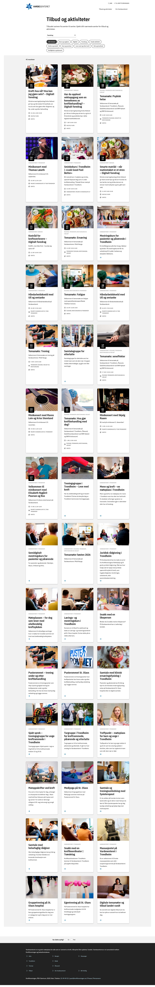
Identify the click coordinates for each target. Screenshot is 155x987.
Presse (90, 978)
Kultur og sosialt (53, 46)
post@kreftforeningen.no (78, 978)
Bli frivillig (84, 971)
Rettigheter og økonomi (55, 50)
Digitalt (75, 42)
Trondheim (32, 961)
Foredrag (84, 42)
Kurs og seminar (67, 46)
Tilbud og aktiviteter (105, 9)
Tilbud (30, 971)
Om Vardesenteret (121, 9)
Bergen (57, 956)
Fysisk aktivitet (95, 42)
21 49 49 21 (65, 978)
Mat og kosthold (98, 46)
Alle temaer (51, 42)
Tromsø (31, 966)
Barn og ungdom (64, 42)
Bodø (56, 961)
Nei (74, 940)
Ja (68, 940)
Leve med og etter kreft (83, 46)
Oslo (30, 956)
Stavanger (84, 956)
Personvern (97, 978)
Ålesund (57, 966)
